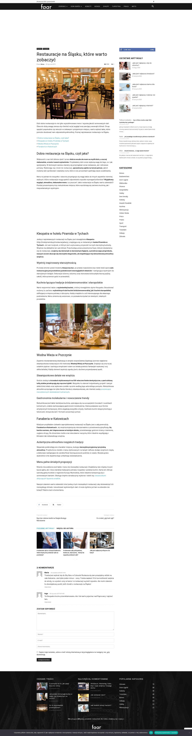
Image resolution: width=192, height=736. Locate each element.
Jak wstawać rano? (98, 695)
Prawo (121, 220)
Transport (122, 226)
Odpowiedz (47, 587)
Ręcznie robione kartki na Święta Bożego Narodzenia (51, 519)
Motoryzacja (123, 210)
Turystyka (116, 6)
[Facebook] (153, 1)
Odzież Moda (124, 213)
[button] (152, 7)
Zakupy (106, 6)
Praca (126, 6)
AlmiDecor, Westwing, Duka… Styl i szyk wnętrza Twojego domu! (101, 686)
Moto (134, 6)
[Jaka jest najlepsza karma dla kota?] (124, 87)
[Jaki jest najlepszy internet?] (124, 108)
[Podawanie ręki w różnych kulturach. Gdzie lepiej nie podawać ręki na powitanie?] (49, 540)
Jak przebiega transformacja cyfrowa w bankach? (139, 136)
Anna (42, 64)
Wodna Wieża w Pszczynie (48, 144)
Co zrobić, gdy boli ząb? (105, 518)
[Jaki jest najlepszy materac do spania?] (124, 98)
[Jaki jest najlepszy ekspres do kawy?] (102, 540)
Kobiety (88, 6)
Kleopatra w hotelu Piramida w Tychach (53, 141)
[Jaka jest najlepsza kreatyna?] (124, 76)
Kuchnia (39, 49)
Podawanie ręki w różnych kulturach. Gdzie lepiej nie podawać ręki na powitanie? (49, 553)
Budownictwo (124, 176)
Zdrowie (62, 6)
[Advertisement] (96, 26)
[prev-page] (73, 559)
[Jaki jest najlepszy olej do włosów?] (124, 66)
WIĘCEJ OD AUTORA (65, 528)
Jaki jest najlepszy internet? (142, 105)
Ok (151, 732)
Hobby (121, 193)
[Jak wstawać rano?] (83, 697)
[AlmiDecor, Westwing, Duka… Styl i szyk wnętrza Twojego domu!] (83, 686)
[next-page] (76, 559)
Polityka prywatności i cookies (166, 732)
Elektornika (123, 183)
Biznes (97, 6)
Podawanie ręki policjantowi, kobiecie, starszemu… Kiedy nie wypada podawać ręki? (73, 553)
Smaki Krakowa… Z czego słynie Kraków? (136, 151)
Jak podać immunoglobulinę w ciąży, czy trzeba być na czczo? (60, 696)
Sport (121, 223)
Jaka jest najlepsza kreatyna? (143, 74)
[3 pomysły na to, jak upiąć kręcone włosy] (42, 686)
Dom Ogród (75, 6)
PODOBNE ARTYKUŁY (45, 528)
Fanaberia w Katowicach (47, 147)
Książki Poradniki (125, 203)
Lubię (152, 49)
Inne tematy (123, 196)
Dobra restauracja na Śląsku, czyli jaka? (53, 138)
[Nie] (189, 733)
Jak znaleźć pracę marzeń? (101, 705)
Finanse (122, 186)
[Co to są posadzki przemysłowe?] (42, 708)
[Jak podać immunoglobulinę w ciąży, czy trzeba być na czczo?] (42, 697)
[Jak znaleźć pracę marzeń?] (83, 708)
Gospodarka (123, 190)
